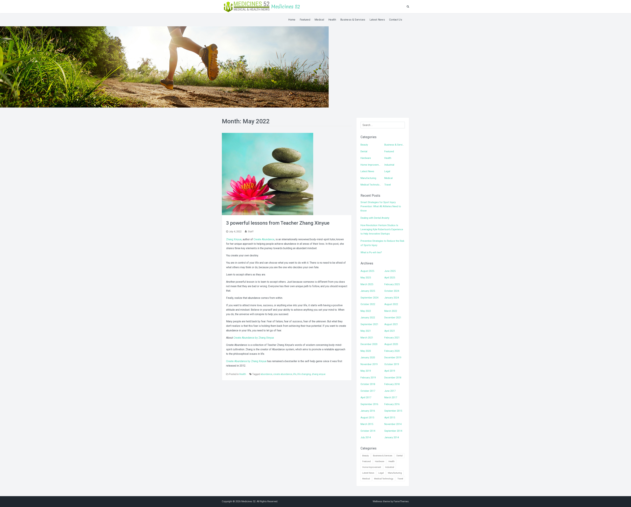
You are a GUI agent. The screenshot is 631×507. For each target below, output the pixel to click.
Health (332, 19)
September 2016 (369, 404)
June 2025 (390, 271)
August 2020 (391, 344)
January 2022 (368, 317)
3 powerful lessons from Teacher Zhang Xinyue (277, 223)
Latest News (377, 19)
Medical (319, 19)
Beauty (364, 144)
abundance (266, 374)
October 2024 (391, 290)
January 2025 (368, 290)
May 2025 (366, 277)
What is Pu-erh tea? (371, 252)
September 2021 (369, 324)
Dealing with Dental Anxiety (375, 217)
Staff (251, 231)
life (294, 374)
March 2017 (390, 397)
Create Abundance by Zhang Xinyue (254, 337)
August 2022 (391, 304)
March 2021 (367, 337)
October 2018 (368, 384)
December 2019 (392, 357)
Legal (387, 171)
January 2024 (391, 297)
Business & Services (352, 19)
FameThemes (401, 501)
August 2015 (367, 417)
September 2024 (369, 297)
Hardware (366, 158)
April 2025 (389, 277)
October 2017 (368, 390)
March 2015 (367, 424)
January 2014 (391, 437)
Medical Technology (371, 184)
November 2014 (392, 424)
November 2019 (369, 364)
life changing (304, 374)
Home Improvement (371, 164)
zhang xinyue (319, 374)
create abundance (282, 374)
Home (291, 19)
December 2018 (392, 377)
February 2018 (392, 384)
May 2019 (366, 370)
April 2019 (389, 370)
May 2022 (366, 310)
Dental (364, 151)
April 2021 (389, 330)
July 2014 (366, 437)
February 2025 (392, 284)
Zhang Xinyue (234, 239)
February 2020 (392, 350)
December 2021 (392, 317)
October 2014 (368, 430)
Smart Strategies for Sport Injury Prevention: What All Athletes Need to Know (381, 206)
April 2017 (366, 397)
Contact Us (395, 19)
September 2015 (393, 410)
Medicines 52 (285, 6)
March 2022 (390, 310)
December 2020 (369, 344)
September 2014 (393, 430)
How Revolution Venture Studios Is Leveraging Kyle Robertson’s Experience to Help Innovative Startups (382, 229)
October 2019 (391, 364)
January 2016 (368, 410)
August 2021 (391, 324)
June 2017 (390, 390)
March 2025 (367, 284)
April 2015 (389, 417)
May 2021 (366, 330)
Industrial (389, 164)
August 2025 (367, 271)
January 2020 (368, 357)
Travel (387, 184)
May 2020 (366, 350)
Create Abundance (264, 239)
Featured (305, 19)
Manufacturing (368, 178)
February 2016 (392, 404)
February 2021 (392, 337)
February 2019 (368, 377)
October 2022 (368, 304)
